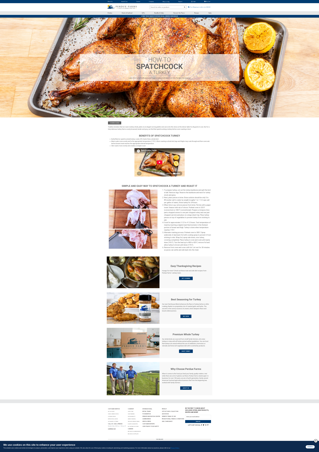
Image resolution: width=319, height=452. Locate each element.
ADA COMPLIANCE (167, 421)
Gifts (143, 13)
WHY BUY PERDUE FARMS (133, 421)
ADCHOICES (165, 414)
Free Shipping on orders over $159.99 (200, 7)
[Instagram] (205, 425)
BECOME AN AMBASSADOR (134, 431)
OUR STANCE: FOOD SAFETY (150, 426)
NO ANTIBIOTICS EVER (133, 426)
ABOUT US (186, 388)
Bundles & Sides (159, 13)
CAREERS (130, 429)
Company (151, 1)
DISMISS (310, 447)
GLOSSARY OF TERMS (113, 421)
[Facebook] (201, 425)
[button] (193, 1)
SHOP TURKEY (186, 351)
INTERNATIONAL (147, 409)
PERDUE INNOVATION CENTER (151, 416)
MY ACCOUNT (111, 411)
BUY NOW (186, 316)
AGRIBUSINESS (146, 419)
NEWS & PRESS (146, 421)
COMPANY (131, 409)
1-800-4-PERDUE (117, 424)
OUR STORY (130, 411)
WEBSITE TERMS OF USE (169, 416)
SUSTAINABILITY (131, 416)
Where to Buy (166, 1)
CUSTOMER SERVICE (114, 409)
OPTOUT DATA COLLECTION (170, 411)
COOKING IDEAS (112, 416)
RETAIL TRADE (146, 411)
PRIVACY (164, 409)
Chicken (109, 13)
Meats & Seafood (127, 13)
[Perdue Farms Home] (122, 7)
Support (180, 1)
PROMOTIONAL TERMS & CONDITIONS (173, 419)
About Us (110, 1)
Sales (210, 13)
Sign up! (198, 421)
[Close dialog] (315, 441)
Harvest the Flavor (179, 13)
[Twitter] (203, 425)
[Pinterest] (207, 425)
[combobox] (168, 7)
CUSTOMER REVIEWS (148, 424)
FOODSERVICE (146, 414)
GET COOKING (186, 278)
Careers (138, 1)
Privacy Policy (175, 448)
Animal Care (124, 1)
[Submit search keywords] (185, 7)
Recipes (196, 13)
